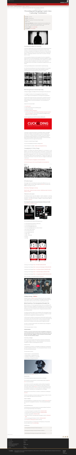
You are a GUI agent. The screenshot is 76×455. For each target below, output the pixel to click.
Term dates (25, 447)
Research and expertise (18, 6)
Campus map (25, 448)
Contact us (27, 6)
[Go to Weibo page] (65, 437)
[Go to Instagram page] (67, 437)
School (11, 6)
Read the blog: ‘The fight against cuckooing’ (31, 187)
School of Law (10, 442)
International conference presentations (31, 110)
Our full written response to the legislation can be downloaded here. (34, 159)
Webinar (35, 296)
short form (42, 184)
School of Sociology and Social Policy (12, 444)
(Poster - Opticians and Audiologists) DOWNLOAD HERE (42, 267)
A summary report (28, 106)
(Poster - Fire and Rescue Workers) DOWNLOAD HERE (41, 269)
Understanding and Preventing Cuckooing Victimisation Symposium (35, 433)
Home (8, 6)
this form (35, 386)
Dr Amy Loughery (32, 28)
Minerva (25, 441)
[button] (67, 4)
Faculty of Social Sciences (12, 4)
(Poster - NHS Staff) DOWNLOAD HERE (39, 264)
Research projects (19, 7)
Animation (41, 276)
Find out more (65, 453)
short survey (47, 400)
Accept (64, 450)
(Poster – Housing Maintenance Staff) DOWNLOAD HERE (42, 274)
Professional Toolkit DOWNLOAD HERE (30, 203)
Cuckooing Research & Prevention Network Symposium (33, 427)
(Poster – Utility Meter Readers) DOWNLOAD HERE (41, 271)
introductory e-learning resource (31, 419)
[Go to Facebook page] (63, 437)
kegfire (33, 374)
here (42, 143)
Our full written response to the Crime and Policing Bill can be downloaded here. (36, 162)
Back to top (10, 434)
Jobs (24, 446)
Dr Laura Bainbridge (34, 26)
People (24, 6)
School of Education (10, 441)
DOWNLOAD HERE (43, 411)
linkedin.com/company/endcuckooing (41, 145)
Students (25, 442)
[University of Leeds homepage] (64, 1)
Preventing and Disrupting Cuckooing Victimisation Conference (34, 430)
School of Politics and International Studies (13, 443)
